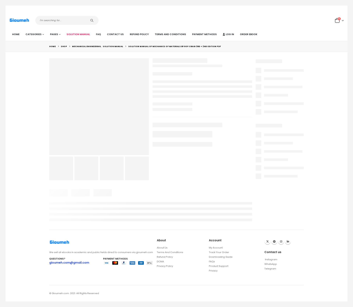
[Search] (92, 20)
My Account (216, 247)
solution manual (78, 34)
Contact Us (115, 34)
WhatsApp (270, 264)
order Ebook (248, 34)
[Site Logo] (19, 20)
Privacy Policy (165, 266)
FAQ (98, 34)
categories (34, 34)
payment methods (204, 34)
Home (15, 34)
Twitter (267, 241)
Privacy (213, 270)
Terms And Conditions (170, 34)
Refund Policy (139, 34)
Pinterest (274, 241)
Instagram (281, 241)
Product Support (218, 266)
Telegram (270, 268)
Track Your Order (219, 252)
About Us (162, 247)
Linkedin (288, 241)
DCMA (160, 261)
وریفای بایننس (216, 274)
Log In (230, 34)
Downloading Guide (221, 257)
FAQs (212, 261)
